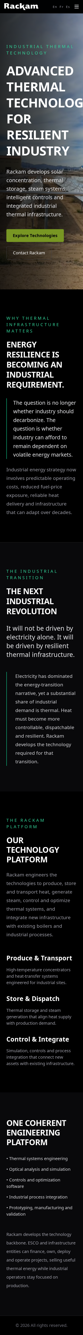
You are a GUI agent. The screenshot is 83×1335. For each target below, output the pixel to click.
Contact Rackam (29, 253)
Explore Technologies (35, 235)
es (68, 6)
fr (62, 6)
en (55, 6)
